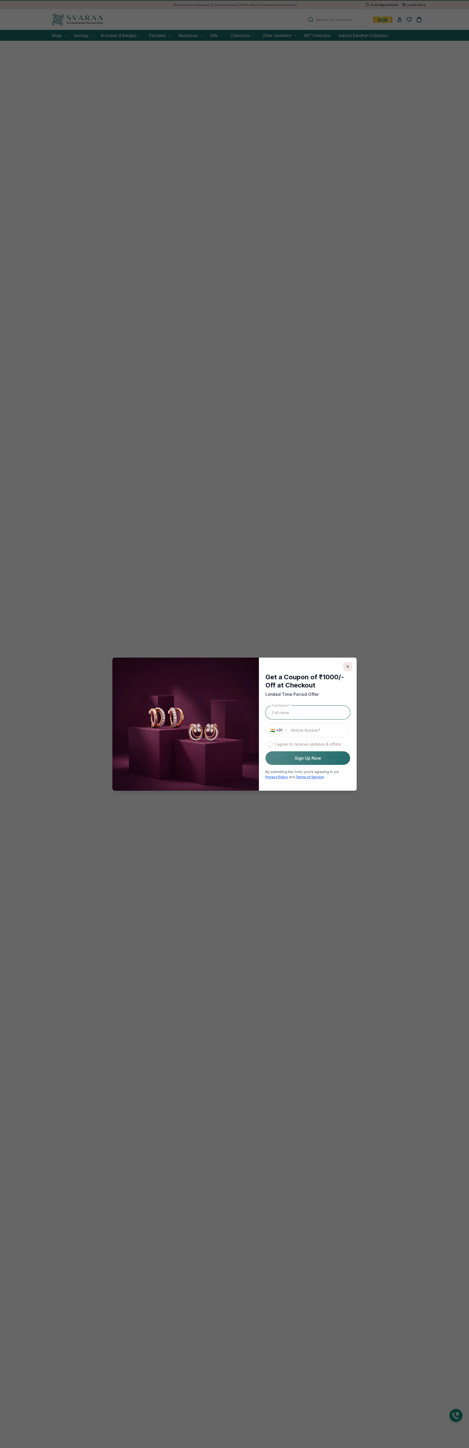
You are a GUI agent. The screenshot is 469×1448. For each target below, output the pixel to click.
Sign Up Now (308, 758)
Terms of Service (310, 777)
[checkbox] (270, 744)
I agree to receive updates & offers (308, 744)
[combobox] (278, 730)
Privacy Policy (276, 777)
